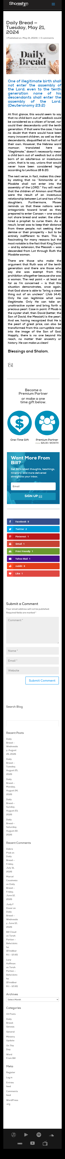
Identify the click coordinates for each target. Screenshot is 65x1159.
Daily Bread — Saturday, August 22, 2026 (12, 827)
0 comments (47, 38)
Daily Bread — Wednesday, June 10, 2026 (12, 919)
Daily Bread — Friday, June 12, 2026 (10, 892)
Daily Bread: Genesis (10, 1023)
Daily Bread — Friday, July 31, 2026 (10, 864)
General (10, 1031)
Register (10, 1072)
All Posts (11, 1014)
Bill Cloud (11, 931)
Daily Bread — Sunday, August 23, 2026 (12, 807)
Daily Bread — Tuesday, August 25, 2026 (12, 767)
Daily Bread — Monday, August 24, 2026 (12, 787)
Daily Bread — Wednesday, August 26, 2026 (12, 746)
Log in (9, 1077)
